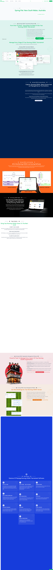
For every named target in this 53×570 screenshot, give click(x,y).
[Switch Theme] (42, 1)
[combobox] (35, 1)
